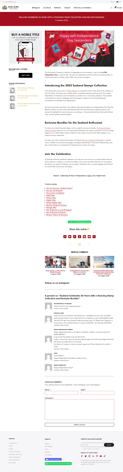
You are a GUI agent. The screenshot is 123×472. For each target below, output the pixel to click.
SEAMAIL (47, 452)
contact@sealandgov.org (10, 2)
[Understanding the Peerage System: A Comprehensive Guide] (70, 245)
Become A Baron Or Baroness (57, 215)
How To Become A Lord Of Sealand (58, 210)
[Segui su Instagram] (89, 456)
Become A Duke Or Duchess (56, 205)
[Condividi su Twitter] (69, 236)
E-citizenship (48, 455)
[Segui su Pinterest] (97, 456)
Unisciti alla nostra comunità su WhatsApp (59, 464)
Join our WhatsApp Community (80, 222)
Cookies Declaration (14, 460)
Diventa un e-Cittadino (83, 8)
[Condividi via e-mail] (89, 236)
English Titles (51, 200)
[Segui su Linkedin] (93, 456)
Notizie (58, 8)
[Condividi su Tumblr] (79, 236)
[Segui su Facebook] (82, 456)
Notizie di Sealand (52, 33)
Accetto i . (91, 448)
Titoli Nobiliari (49, 446)
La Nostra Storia (13, 443)
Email (83, 390)
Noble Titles (50, 195)
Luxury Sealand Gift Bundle (94, 140)
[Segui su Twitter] (86, 456)
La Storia (48, 8)
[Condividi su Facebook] (64, 236)
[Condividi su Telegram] (84, 236)
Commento (49, 398)
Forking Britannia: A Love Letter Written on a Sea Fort (79, 271)
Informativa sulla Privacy (15, 454)
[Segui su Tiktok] (105, 456)
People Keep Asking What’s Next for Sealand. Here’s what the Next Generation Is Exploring (103, 272)
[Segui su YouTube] (101, 456)
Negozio (37, 8)
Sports (68, 8)
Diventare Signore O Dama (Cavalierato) (28, 103)
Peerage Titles (51, 207)
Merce (46, 449)
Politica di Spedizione (15, 457)
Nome (48, 390)
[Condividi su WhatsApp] (94, 236)
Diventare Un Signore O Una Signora (27, 96)
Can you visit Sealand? (54, 190)
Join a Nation (12, 463)
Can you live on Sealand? (55, 193)
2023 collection (72, 91)
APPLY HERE (25, 75)
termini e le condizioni (93, 448)
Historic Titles (51, 198)
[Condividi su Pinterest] (74, 236)
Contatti (11, 449)
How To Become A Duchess (56, 212)
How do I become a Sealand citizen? (59, 188)
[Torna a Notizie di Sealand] (79, 245)
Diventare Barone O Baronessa (26, 88)
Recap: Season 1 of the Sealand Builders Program (55, 271)
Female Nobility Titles (54, 203)
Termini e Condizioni (14, 451)
